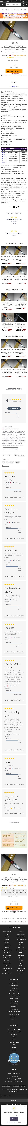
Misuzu (21, 960)
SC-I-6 (3, 158)
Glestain (7, 942)
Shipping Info (13, 86)
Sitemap (14, 1047)
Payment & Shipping (14, 1031)
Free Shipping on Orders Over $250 (13, 1)
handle (17, 462)
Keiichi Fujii (7, 963)
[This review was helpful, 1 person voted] (19, 652)
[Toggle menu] (2, 4)
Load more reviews (14, 822)
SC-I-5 (3, 156)
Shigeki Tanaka (7, 950)
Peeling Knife (14, 1001)
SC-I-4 (3, 154)
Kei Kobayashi (21, 934)
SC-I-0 (3, 150)
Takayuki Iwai (21, 968)
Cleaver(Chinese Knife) (14, 1011)
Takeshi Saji (7, 952)
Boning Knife (14, 1004)
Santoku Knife (14, 988)
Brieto (7, 970)
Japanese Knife (21, 52)
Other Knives (14, 1017)
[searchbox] (8, 455)
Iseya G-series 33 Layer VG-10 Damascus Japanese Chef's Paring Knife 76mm (21, 304)
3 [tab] (15, 43)
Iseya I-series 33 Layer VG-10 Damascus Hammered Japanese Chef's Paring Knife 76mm (20, 258)
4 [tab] (16, 43)
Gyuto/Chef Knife (14, 983)
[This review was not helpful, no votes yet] (21, 497)
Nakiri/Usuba (14, 1009)
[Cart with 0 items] (26, 4)
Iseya (12, 52)
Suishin (21, 965)
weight (12, 462)
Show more (5, 466)
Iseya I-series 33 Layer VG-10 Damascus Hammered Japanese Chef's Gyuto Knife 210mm (7, 258)
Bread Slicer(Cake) (14, 993)
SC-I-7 (3, 160)
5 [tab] (17, 43)
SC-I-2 (3, 152)
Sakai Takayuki (7, 931)
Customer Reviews (14, 1042)
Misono (21, 931)
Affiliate (14, 1037)
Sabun (21, 944)
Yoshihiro (7, 960)
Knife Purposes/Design (14, 1029)
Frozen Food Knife (14, 1014)
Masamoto (7, 944)
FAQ (14, 1045)
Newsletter (14, 1034)
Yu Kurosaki (7, 958)
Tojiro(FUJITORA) (7, 973)
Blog (14, 1039)
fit (7, 462)
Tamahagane (21, 970)
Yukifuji (21, 952)
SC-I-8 (3, 162)
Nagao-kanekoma (7, 968)
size (4, 462)
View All (21, 973)
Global (21, 958)
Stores (14, 1050)
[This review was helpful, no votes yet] (19, 497)
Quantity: (14, 65)
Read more (17, 683)
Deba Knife (14, 1006)
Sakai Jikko (21, 947)
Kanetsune (7, 939)
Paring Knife (14, 998)
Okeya (7, 965)
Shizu (21, 942)
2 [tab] (13, 43)
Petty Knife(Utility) (14, 996)
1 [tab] (12, 43)
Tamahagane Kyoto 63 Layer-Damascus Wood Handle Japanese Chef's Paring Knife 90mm (7, 325)
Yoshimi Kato (7, 955)
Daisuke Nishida (21, 939)
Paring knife (5, 52)
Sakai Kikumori (21, 950)
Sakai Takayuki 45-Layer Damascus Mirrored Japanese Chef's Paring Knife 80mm (21, 325)
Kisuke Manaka (21, 937)
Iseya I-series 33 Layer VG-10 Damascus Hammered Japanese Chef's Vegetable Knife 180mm (20, 278)
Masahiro (7, 947)
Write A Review (14, 408)
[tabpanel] (14, 30)
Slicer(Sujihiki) (14, 991)
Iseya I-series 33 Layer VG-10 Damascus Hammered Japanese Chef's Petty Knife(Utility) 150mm (7, 278)
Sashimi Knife (14, 985)
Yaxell (7, 937)
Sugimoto (21, 955)
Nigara (21, 963)
